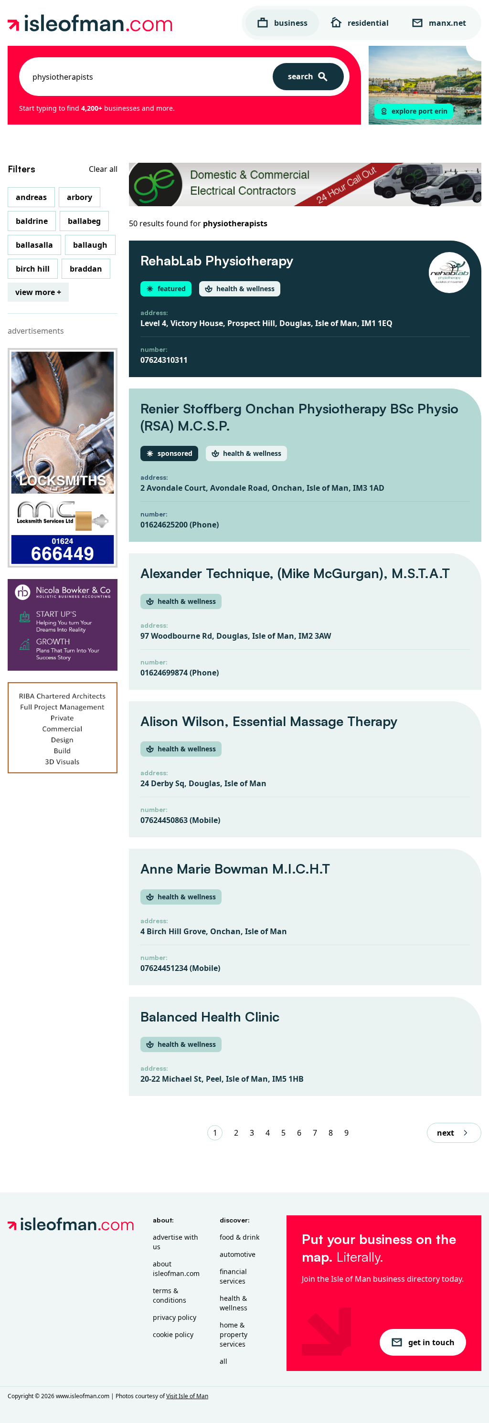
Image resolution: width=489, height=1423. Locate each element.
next (445, 1133)
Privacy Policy (174, 1317)
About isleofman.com (176, 1268)
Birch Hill (33, 269)
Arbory (79, 197)
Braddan (86, 269)
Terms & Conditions (169, 1295)
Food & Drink (239, 1237)
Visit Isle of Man (187, 1396)
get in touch (431, 1342)
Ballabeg (84, 221)
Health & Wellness (233, 1303)
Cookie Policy (173, 1334)
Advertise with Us (175, 1242)
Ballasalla (34, 245)
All (223, 1361)
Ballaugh (90, 245)
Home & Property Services (233, 1334)
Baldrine (32, 221)
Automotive (237, 1254)
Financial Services (233, 1276)
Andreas (31, 197)
